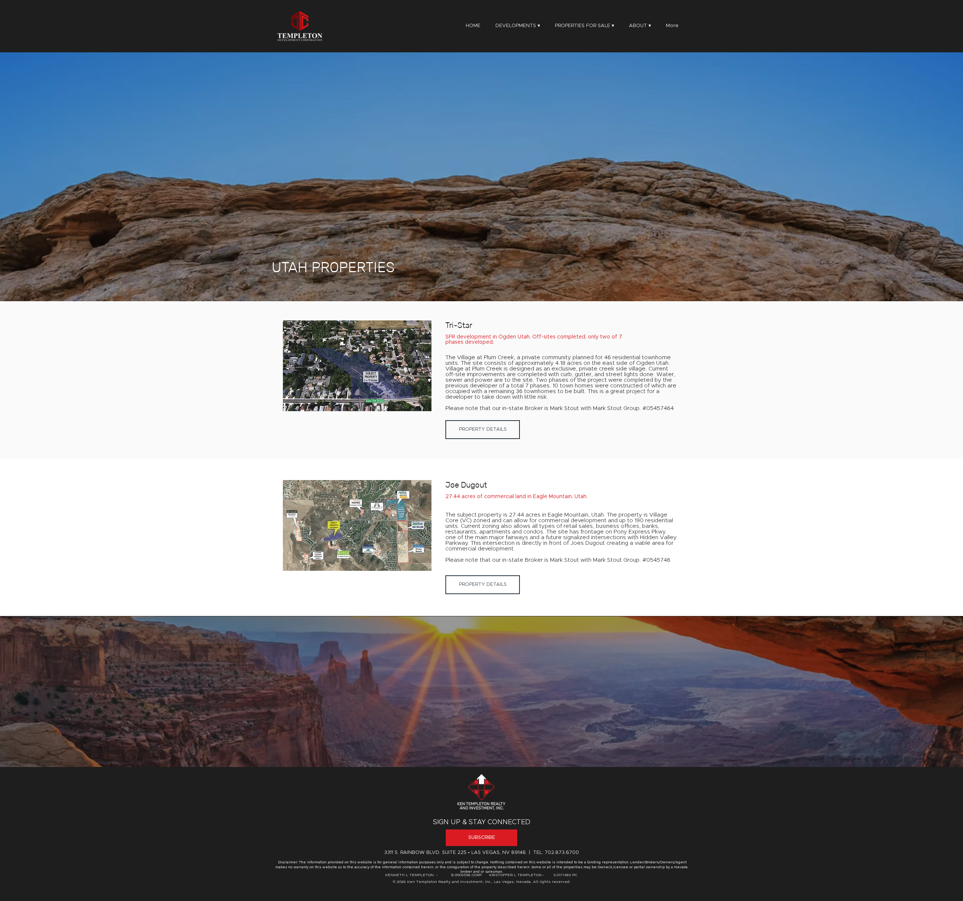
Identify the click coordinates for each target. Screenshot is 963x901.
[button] (639, 26)
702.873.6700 (562, 852)
